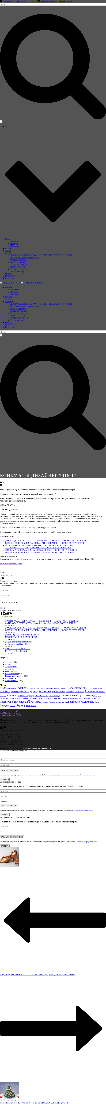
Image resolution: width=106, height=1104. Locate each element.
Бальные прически (18, 264)
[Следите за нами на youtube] (7, 614)
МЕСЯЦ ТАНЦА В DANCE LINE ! (21, 637)
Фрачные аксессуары (56, 702)
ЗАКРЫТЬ (5, 779)
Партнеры (14, 246)
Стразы (92, 698)
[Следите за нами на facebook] (1, 614)
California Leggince (47, 688)
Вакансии (14, 241)
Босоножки (92, 691)
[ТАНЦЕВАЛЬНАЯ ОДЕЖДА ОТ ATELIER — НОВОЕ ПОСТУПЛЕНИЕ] (39, 545)
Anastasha (13, 688)
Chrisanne (63, 688)
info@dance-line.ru (48, 1)
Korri (94, 688)
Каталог (8, 248)
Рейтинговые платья (62, 698)
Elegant (86, 688)
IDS (91, 688)
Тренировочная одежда (14, 701)
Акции (8, 664)
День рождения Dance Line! (17, 644)
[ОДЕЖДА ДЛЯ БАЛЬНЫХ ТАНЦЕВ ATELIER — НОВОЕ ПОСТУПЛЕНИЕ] (41, 550)
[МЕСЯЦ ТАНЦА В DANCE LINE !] (22, 635)
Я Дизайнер (87, 701)
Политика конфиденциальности (36, 748)
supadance (9, 662)
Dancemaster (74, 687)
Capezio (56, 688)
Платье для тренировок (32, 698)
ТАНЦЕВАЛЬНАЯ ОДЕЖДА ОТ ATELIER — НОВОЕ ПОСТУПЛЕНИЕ (38, 548)
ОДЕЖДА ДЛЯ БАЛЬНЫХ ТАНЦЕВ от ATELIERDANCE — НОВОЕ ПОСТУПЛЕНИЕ (44, 543)
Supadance (15, 691)
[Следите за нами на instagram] (4, 614)
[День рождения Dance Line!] (18, 642)
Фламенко (45, 702)
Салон (8, 678)
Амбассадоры (11, 667)
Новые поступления (14, 676)
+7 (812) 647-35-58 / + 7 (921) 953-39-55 (20, 1)
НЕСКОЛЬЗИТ (41, 695)
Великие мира (11, 674)
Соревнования (11, 681)
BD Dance (29, 688)
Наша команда (54, 696)
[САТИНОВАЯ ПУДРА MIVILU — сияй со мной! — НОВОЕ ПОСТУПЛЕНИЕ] (41, 621)
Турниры (34, 701)
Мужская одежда (26, 695)
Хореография (72, 701)
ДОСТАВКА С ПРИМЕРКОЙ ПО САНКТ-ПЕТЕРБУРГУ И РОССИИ (41, 255)
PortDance (99, 688)
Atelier (22, 687)
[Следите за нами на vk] (10, 614)
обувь (19, 705)
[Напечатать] (1, 485)
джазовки (12, 706)
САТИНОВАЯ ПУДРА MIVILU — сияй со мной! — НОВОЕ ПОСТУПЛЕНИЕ (40, 623)
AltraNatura (5, 688)
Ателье (8, 250)
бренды (4, 705)
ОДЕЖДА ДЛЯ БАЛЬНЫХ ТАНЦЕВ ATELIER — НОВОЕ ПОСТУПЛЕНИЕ (40, 552)
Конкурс (12, 695)
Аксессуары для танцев (35, 691)
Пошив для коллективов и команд (25, 257)
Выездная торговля (18, 262)
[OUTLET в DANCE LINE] (17, 649)
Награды (14, 244)
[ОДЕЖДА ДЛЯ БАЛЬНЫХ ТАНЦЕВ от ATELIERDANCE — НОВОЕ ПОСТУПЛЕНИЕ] (45, 541)
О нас (7, 239)
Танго (98, 698)
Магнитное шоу (17, 271)
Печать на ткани (17, 267)
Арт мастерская (58, 691)
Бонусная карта (77, 692)
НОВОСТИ (10, 276)
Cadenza (36, 688)
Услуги (8, 253)
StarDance (5, 691)
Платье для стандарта (14, 698)
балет (97, 702)
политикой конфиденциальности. (84, 775)
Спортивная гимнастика (80, 698)
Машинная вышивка (19, 269)
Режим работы (48, 698)
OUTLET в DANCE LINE (16, 651)
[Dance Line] (21, 283)
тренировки (30, 705)
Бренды (8, 274)
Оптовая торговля (18, 260)
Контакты (9, 278)
